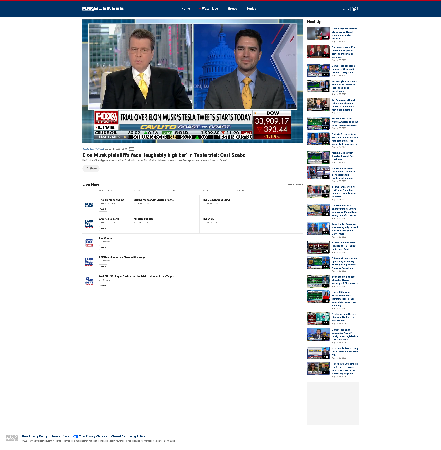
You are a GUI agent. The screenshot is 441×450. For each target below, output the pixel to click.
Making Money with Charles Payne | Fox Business (343, 156)
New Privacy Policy (34, 436)
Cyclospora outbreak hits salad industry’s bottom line (344, 317)
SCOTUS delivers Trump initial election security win (345, 351)
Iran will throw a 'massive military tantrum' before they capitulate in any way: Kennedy (344, 299)
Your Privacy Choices (93, 436)
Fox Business (103, 9)
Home (185, 8)
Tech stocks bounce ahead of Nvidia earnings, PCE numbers (345, 280)
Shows (232, 8)
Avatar (354, 9)
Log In (346, 9)
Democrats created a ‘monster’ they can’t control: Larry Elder (343, 69)
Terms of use (60, 436)
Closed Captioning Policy (128, 436)
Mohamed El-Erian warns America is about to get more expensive (345, 121)
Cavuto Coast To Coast (93, 149)
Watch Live (210, 8)
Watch (103, 209)
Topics (251, 8)
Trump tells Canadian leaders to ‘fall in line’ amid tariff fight (344, 245)
